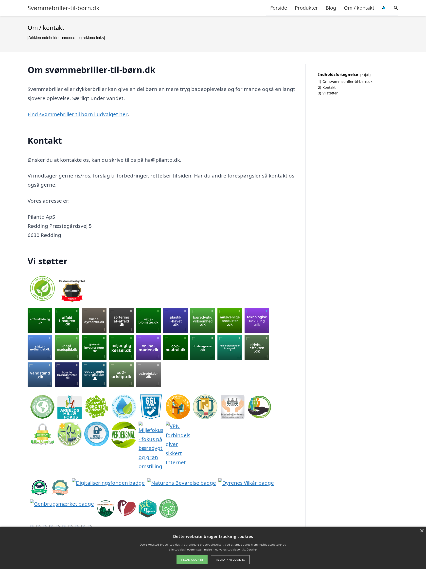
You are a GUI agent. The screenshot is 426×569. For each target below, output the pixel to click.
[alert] (213, 548)
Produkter (306, 7)
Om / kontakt (359, 7)
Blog (331, 7)
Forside (278, 7)
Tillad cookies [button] (192, 559)
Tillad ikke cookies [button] (230, 559)
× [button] (422, 531)
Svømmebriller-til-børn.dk (63, 8)
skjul (365, 74)
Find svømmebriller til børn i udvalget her (78, 114)
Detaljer (252, 549)
